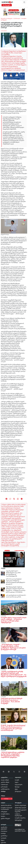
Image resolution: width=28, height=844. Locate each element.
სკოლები (3, 838)
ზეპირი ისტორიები (20, 805)
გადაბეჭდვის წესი (22, 494)
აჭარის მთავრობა (6, 805)
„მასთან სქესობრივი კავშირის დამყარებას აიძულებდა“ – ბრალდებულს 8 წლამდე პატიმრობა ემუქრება (12, 754)
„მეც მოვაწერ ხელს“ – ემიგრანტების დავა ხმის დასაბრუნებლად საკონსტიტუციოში (13, 573)
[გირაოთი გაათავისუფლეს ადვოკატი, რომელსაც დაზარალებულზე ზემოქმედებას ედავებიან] (3, 581)
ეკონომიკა (4, 836)
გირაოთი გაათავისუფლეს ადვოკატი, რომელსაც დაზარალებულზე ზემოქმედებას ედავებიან (15, 581)
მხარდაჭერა (7, 5)
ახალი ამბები (5, 780)
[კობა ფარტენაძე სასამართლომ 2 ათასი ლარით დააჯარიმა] (3, 596)
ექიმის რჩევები (5, 818)
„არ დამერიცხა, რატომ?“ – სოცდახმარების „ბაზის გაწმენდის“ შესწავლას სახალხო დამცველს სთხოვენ (13, 647)
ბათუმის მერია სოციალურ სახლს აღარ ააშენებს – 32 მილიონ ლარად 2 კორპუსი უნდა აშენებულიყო (13, 620)
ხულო (16, 782)
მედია (2, 840)
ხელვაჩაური (18, 784)
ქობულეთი (18, 791)
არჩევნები (4, 811)
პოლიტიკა (4, 831)
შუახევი (17, 787)
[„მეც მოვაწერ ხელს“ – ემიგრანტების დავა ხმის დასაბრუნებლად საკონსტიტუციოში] (3, 573)
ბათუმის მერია (5, 814)
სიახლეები (9, 18)
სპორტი (3, 833)
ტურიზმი (3, 842)
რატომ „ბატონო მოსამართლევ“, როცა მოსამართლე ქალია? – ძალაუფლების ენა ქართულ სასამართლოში (13, 727)
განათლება (4, 787)
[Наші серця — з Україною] (7, 2)
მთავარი (3, 18)
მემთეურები (18, 820)
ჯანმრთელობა (5, 789)
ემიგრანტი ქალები (20, 807)
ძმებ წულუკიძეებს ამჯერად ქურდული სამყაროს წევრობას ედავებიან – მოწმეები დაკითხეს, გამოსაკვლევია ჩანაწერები (16, 589)
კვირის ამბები (5, 782)
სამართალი (17, 18)
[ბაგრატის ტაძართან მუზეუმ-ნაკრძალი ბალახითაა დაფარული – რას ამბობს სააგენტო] (14, 688)
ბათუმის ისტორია (20, 818)
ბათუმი (17, 780)
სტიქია (3, 816)
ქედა (16, 789)
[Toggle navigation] (24, 2)
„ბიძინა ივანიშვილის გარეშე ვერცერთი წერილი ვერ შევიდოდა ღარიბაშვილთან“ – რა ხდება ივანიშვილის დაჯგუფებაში (14, 673)
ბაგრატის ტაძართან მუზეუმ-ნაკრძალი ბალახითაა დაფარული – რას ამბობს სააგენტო (12, 700)
